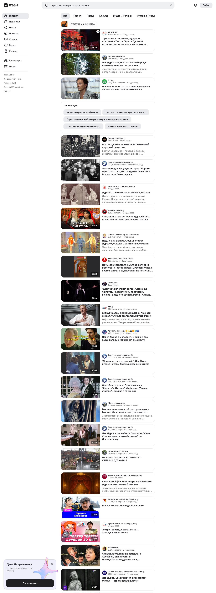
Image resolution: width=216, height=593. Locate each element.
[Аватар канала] (104, 33)
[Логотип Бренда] (6, 5)
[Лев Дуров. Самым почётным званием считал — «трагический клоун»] (80, 580)
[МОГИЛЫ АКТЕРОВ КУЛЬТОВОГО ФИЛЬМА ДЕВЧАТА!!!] (80, 459)
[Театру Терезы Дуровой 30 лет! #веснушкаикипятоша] (80, 531)
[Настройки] (195, 5)
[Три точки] (152, 33)
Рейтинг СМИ (10, 83)
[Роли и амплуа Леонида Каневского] (80, 507)
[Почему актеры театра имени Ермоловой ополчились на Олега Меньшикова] (80, 88)
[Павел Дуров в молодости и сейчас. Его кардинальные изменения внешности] (80, 339)
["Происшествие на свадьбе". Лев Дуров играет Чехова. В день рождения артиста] (80, 363)
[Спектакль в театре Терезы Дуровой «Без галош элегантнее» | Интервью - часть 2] (80, 218)
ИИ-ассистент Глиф (12, 79)
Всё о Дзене (9, 75)
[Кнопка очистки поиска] (171, 5)
